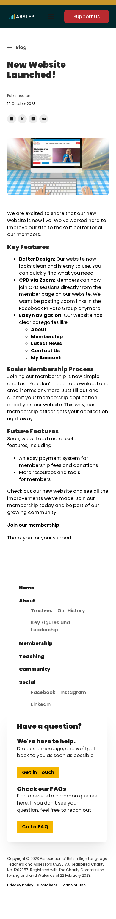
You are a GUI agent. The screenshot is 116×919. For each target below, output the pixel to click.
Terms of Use (73, 884)
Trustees (41, 610)
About (27, 600)
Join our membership (33, 525)
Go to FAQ (35, 826)
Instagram (73, 692)
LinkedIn (41, 704)
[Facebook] (11, 118)
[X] (22, 118)
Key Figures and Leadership (50, 626)
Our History (71, 610)
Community (34, 669)
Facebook (43, 692)
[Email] (43, 118)
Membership (36, 643)
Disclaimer (47, 884)
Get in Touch (38, 772)
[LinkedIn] (33, 118)
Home (26, 587)
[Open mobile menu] (51, 16)
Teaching (31, 656)
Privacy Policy (20, 884)
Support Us (86, 16)
